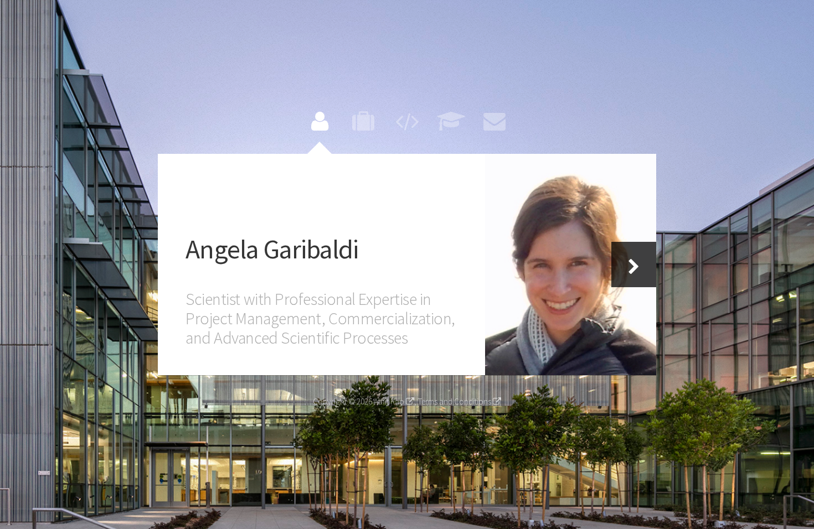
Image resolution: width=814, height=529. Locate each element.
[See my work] (571, 264)
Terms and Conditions (455, 401)
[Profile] (319, 120)
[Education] (451, 120)
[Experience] (363, 120)
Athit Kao (390, 401)
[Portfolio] (407, 120)
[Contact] (494, 120)
